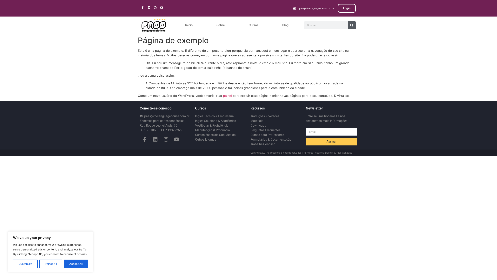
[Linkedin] (149, 7)
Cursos (253, 25)
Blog (285, 25)
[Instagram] (155, 7)
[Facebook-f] (142, 7)
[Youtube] (161, 7)
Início (189, 25)
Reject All (51, 263)
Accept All (76, 263)
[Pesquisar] (352, 25)
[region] (50, 251)
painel (227, 96)
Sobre (220, 25)
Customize (25, 263)
